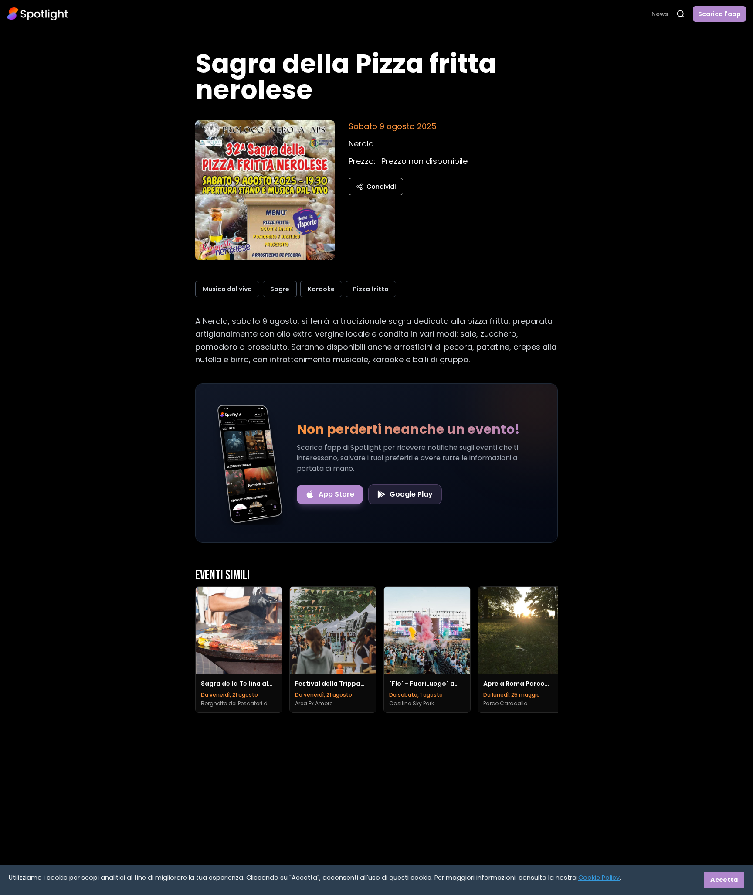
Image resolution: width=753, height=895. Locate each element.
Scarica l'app (719, 14)
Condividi (381, 186)
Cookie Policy (599, 877)
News (659, 14)
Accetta (724, 879)
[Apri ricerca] (680, 14)
